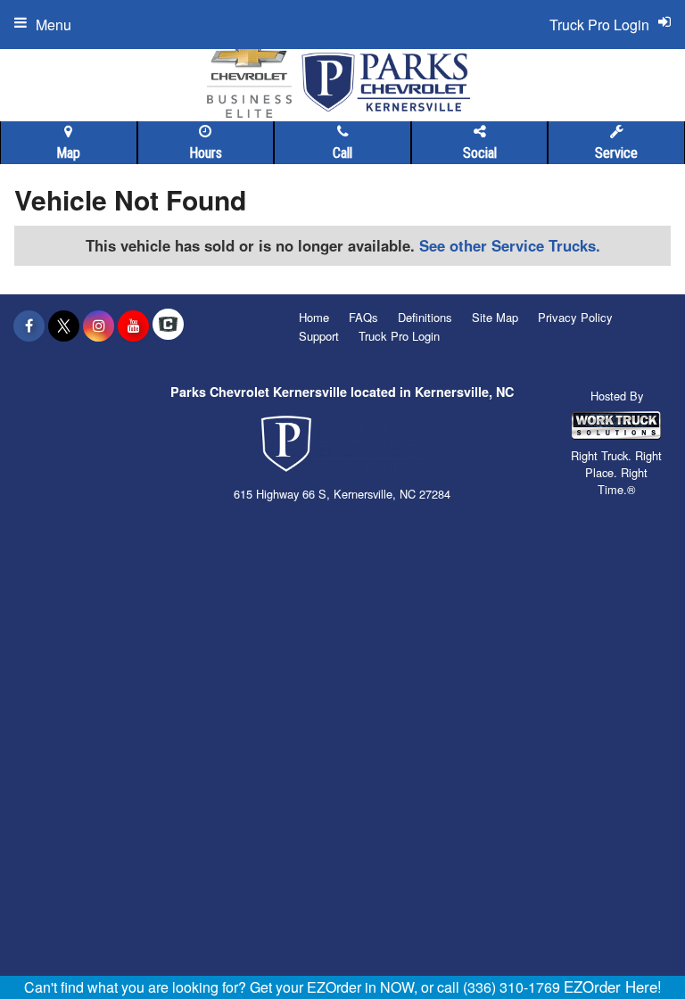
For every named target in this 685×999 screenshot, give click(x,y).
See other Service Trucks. (509, 245)
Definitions (425, 317)
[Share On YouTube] (133, 325)
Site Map (495, 317)
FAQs (363, 317)
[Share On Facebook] (29, 325)
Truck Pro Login (399, 335)
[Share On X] (63, 325)
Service (616, 152)
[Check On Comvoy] (168, 325)
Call (342, 152)
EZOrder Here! (613, 986)
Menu (53, 24)
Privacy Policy (575, 317)
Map (68, 152)
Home (314, 317)
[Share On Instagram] (98, 325)
